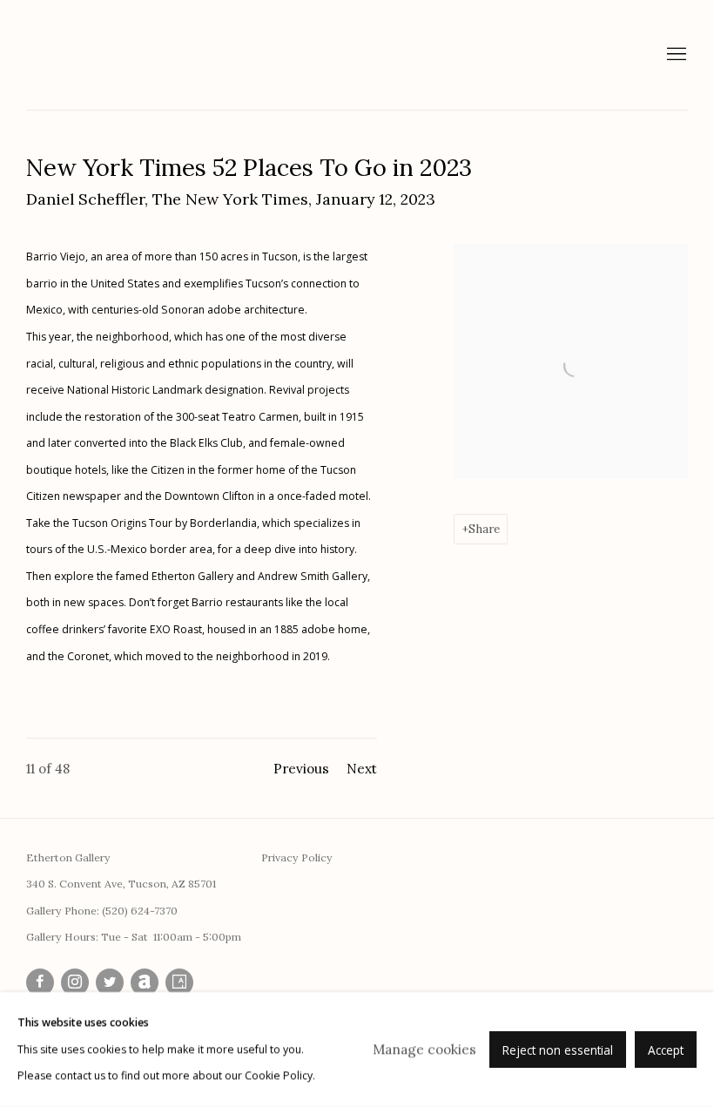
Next (362, 768)
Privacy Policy (297, 857)
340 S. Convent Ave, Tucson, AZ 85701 (121, 883)
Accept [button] (666, 1050)
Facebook (40, 982)
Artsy (179, 982)
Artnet (144, 982)
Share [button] (484, 529)
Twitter (110, 982)
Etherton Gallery (148, 54)
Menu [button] (675, 55)
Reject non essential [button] (557, 1050)
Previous (301, 768)
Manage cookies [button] (424, 1049)
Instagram (75, 982)
